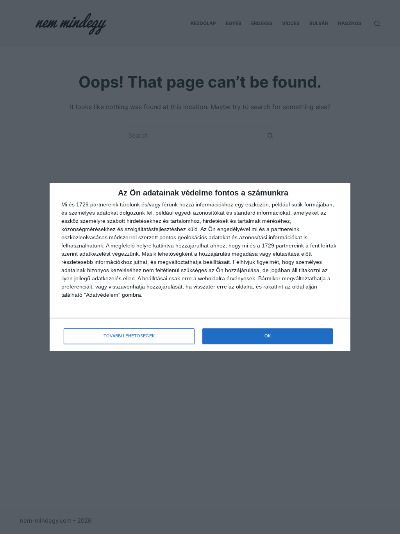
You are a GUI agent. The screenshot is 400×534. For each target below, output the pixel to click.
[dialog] (200, 267)
